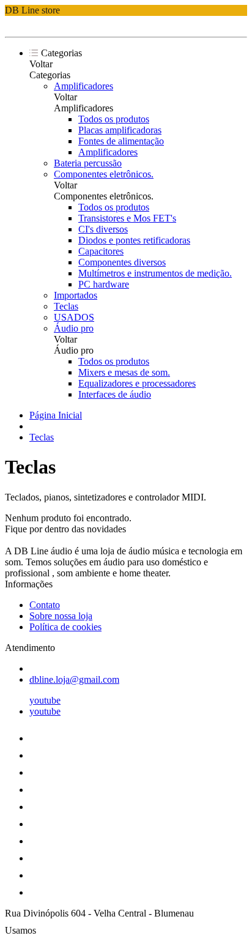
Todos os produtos (113, 119)
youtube (45, 700)
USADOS (74, 317)
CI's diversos (103, 229)
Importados (75, 295)
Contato (44, 605)
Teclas (66, 306)
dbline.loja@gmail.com (74, 679)
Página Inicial (55, 415)
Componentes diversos (122, 262)
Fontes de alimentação (121, 141)
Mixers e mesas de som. (124, 372)
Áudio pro (74, 328)
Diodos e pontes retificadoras (134, 240)
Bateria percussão (88, 163)
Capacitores (101, 251)
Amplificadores (83, 86)
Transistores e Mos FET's (127, 218)
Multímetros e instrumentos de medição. (155, 273)
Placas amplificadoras (119, 130)
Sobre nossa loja (60, 616)
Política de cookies (65, 627)
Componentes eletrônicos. (104, 174)
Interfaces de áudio (114, 394)
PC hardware (103, 284)
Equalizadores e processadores (137, 383)
